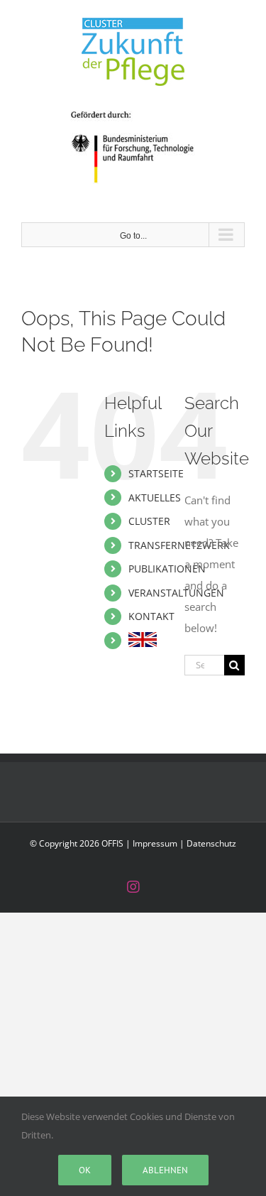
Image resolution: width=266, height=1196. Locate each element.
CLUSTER (149, 521)
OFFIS (112, 843)
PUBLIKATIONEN (167, 568)
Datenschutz (211, 843)
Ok (85, 1170)
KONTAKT (151, 616)
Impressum (155, 843)
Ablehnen (165, 1170)
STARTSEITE (156, 473)
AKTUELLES (154, 497)
